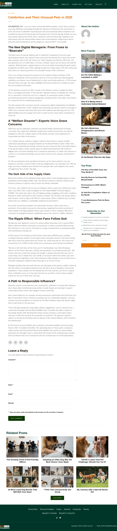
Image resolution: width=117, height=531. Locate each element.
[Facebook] (60, 517)
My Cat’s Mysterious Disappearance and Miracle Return (93, 130)
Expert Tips (76, 4)
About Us (65, 4)
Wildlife (99, 4)
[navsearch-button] (104, 4)
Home (56, 4)
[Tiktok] (56, 517)
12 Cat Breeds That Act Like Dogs (95, 157)
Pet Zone (88, 4)
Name (10, 385)
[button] (10, 342)
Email (10, 394)
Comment (12, 360)
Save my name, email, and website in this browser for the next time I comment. (36, 412)
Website (11, 403)
